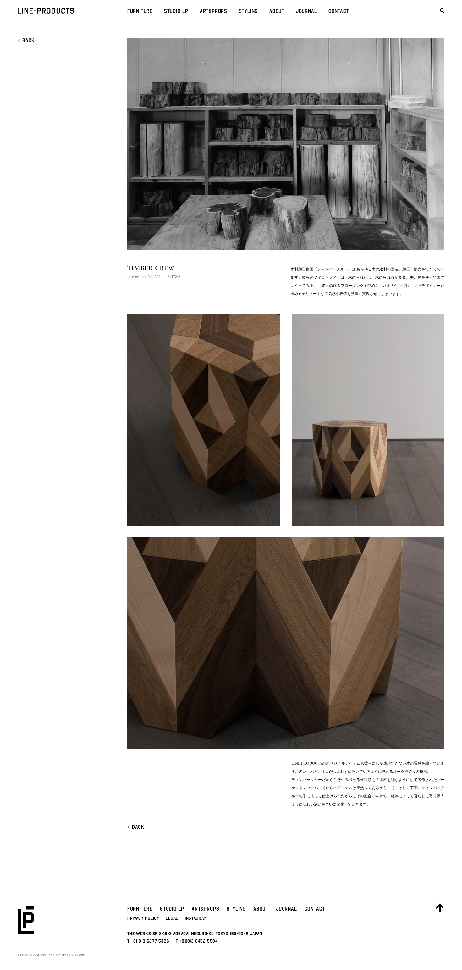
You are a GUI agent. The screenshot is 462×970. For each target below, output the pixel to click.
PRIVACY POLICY (143, 918)
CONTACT (338, 11)
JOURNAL (306, 11)
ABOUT (276, 11)
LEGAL (172, 918)
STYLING (248, 11)
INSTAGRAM (196, 918)
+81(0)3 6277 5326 (150, 941)
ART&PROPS (213, 11)
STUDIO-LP (176, 11)
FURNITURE (139, 11)
